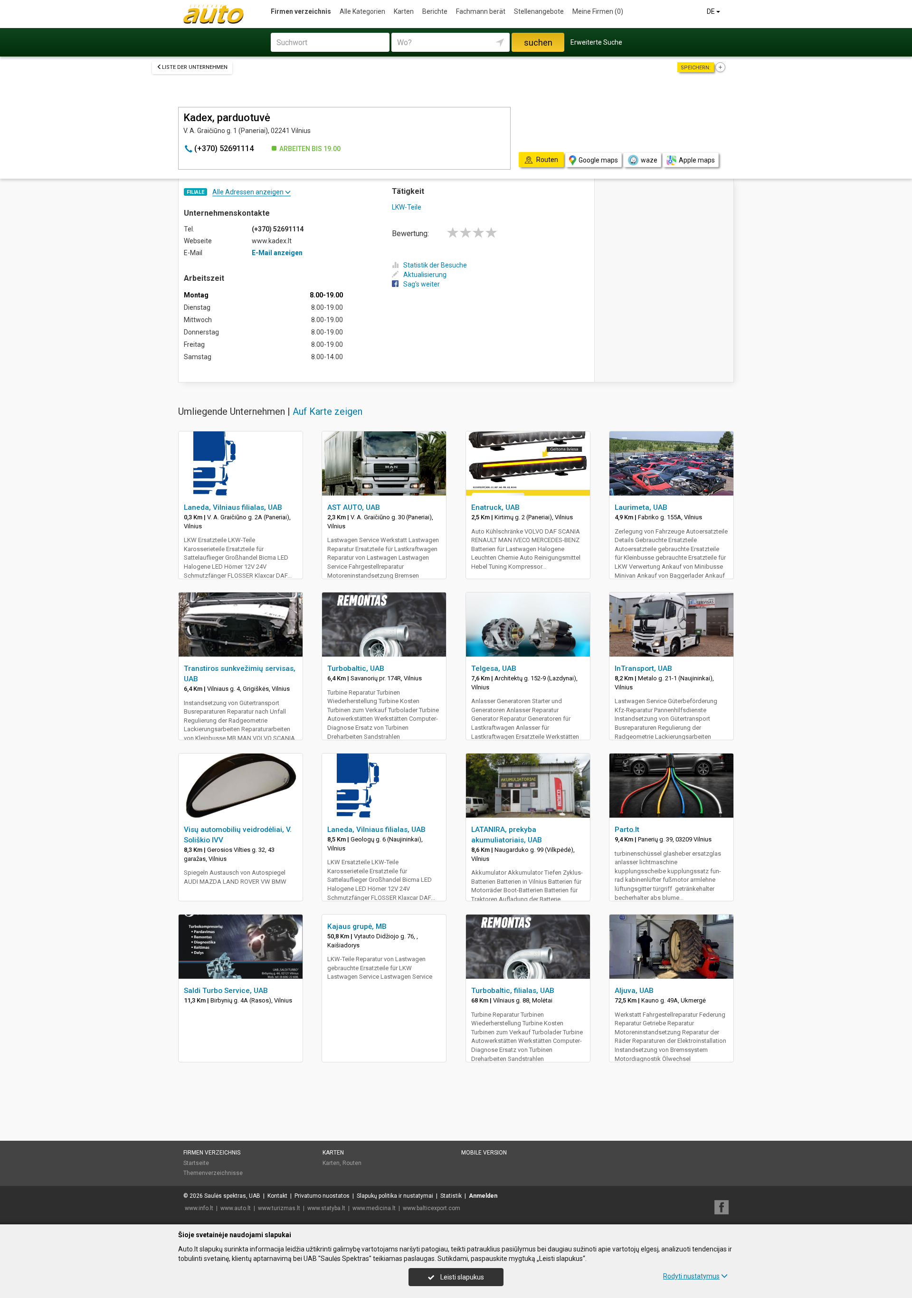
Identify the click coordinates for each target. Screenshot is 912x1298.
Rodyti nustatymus (691, 1276)
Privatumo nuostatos (322, 1196)
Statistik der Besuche (435, 265)
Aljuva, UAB (634, 990)
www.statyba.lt (326, 1208)
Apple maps (697, 160)
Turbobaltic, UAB (355, 668)
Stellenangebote (539, 11)
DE (711, 11)
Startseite (196, 1163)
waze (649, 160)
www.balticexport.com (431, 1208)
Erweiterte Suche (596, 42)
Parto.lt (627, 829)
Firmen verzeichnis (301, 11)
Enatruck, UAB (495, 507)
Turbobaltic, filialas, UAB (512, 990)
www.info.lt (199, 1208)
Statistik (451, 1196)
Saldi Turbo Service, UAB (226, 990)
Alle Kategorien (362, 11)
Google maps (598, 160)
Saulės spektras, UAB (232, 1196)
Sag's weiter (421, 284)
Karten (404, 11)
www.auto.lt (235, 1208)
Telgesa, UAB (493, 668)
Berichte (434, 11)
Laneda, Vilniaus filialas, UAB (233, 507)
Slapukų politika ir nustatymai (395, 1196)
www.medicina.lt (374, 1208)
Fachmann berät (480, 11)
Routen (351, 1163)
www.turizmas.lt (279, 1208)
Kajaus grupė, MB (357, 926)
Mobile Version (484, 1152)
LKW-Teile (406, 207)
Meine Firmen (597, 11)
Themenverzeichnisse (213, 1173)
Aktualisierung (424, 274)
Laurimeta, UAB (641, 507)
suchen (538, 43)
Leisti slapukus (461, 1277)
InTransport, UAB (643, 668)
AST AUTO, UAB (353, 507)
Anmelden (483, 1196)
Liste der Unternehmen (195, 67)
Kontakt (277, 1196)
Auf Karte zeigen (327, 411)
